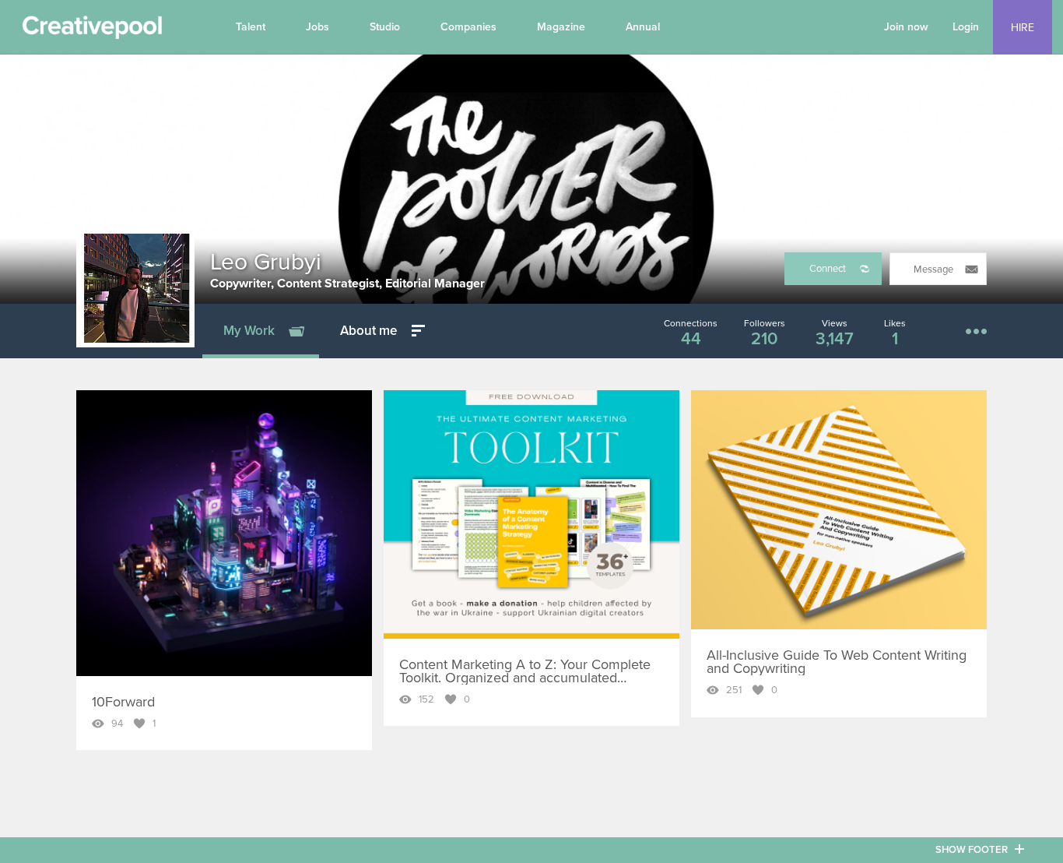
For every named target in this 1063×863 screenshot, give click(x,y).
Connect (827, 268)
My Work (249, 330)
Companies (468, 26)
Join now (906, 26)
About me (368, 330)
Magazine (561, 26)
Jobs (317, 26)
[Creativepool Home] (92, 31)
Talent (250, 26)
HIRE (1022, 27)
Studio (385, 26)
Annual (643, 26)
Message (933, 269)
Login (965, 26)
